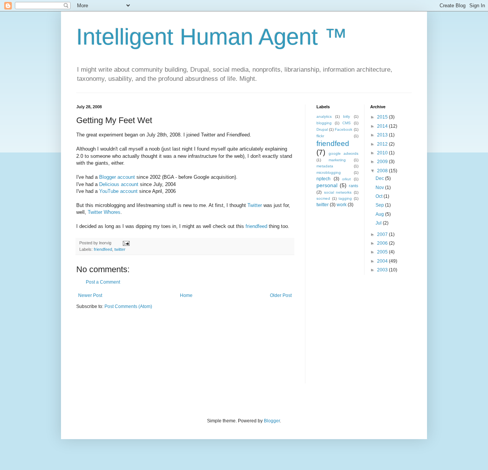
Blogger (272, 420)
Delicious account (118, 184)
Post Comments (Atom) (128, 306)
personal (326, 185)
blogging (324, 123)
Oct (380, 196)
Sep (380, 205)
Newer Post (90, 295)
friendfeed (256, 226)
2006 (383, 243)
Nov (380, 187)
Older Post (281, 295)
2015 (383, 117)
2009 (383, 161)
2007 (383, 234)
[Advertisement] (364, 334)
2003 (383, 270)
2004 (383, 261)
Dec (380, 178)
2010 (383, 153)
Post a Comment (103, 282)
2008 (383, 170)
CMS (346, 123)
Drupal (322, 129)
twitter (119, 249)
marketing (337, 160)
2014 (383, 126)
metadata (324, 166)
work (342, 204)
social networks (338, 192)
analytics (324, 116)
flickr (320, 136)
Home (186, 295)
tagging (345, 198)
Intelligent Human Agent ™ (211, 37)
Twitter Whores (104, 212)
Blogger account (117, 177)
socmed (323, 198)
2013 (383, 135)
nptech (323, 178)
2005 (383, 252)
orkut (346, 179)
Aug (380, 214)
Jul (379, 223)
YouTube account (118, 191)
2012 (383, 144)
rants (353, 185)
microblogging (328, 172)
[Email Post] (126, 243)
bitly (346, 116)
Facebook (343, 129)
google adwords (343, 153)
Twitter (254, 205)
